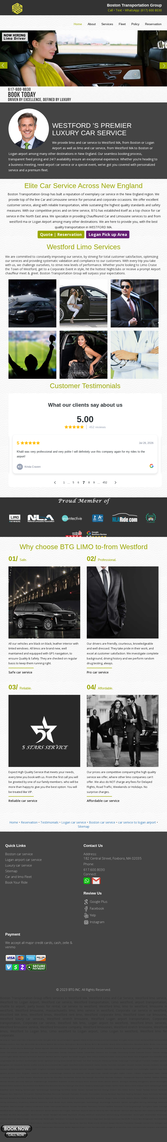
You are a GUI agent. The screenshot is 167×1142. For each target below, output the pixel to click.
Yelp (92, 915)
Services (107, 24)
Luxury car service (18, 865)
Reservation (153, 24)
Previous (5, 67)
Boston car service (102, 822)
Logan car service (73, 822)
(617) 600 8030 (151, 10)
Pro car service (98, 672)
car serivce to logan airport (137, 822)
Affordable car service (103, 801)
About (92, 24)
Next (161, 67)
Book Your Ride (16, 882)
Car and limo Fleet (18, 876)
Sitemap (83, 826)
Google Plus (98, 901)
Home (78, 24)
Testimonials (49, 822)
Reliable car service (22, 801)
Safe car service (20, 672)
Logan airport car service (23, 859)
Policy (135, 24)
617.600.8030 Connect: (94, 871)
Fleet (122, 24)
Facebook (96, 908)
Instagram (96, 922)
